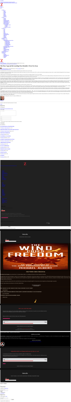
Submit (9, 226)
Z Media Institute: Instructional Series (8, 40)
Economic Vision (7, 42)
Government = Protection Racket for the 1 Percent (7, 139)
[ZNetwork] (1, 5)
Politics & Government (7, 22)
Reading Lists (5, 47)
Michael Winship (7, 140)
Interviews (5, 15)
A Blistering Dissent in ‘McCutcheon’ (5, 142)
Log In (1, 391)
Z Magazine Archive (6, 49)
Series (4, 13)
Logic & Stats (7, 45)
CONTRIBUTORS (4, 38)
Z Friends (5, 54)
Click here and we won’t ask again (26, 328)
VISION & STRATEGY (5, 51)
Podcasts (5, 12)
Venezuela (5, 36)
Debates (5, 14)
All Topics (5, 27)
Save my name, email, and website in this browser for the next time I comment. (11, 121)
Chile (4, 31)
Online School (5, 39)
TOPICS (3, 17)
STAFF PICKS (4, 52)
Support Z (5, 56)
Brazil (4, 30)
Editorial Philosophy (6, 55)
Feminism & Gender (6, 20)
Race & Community (6, 23)
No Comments (19, 68)
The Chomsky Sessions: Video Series (8, 46)
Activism (5, 18)
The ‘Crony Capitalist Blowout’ (4, 145)
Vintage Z (5, 50)
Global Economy (7, 43)
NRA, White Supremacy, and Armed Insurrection (7, 126)
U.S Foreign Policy (7, 44)
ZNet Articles (4, 63)
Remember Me (3, 392)
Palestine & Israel (6, 33)
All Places (5, 37)
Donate (1, 6)
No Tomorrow (2, 155)
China (4, 32)
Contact (5, 57)
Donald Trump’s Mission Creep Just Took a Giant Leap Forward (9, 129)
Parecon (6, 26)
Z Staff (4, 53)
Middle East (5, 35)
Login (6, 396)
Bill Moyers (4, 68)
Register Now (6, 388)
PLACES (3, 28)
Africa (4, 29)
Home (1, 63)
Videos (4, 11)
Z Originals (5, 16)
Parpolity (6, 25)
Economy (5, 19)
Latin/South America (6, 34)
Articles (5, 10)
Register (13, 399)
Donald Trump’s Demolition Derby (5, 132)
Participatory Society (8, 24)
